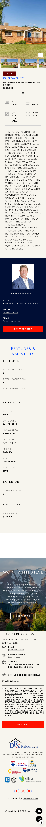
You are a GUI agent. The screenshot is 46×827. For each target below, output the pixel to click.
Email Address (10, 681)
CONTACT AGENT (23, 329)
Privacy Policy (13, 694)
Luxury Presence (30, 798)
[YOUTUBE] (29, 791)
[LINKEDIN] (23, 791)
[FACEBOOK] (16, 791)
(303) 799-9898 (14, 657)
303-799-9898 (10, 312)
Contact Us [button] (23, 616)
